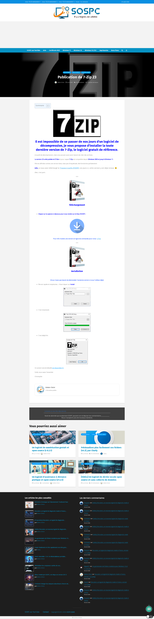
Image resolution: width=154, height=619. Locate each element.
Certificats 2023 (54, 50)
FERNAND (87, 518)
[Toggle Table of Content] (47, 105)
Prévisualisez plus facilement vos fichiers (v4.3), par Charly (101, 449)
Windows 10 (78, 50)
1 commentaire (45, 483)
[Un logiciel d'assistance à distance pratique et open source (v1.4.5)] (52, 467)
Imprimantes (104, 50)
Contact (46, 612)
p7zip (99, 239)
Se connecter (84, 2)
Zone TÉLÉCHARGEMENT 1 (33, 2)
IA (82, 463)
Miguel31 (87, 566)
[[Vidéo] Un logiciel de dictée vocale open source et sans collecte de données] (101, 467)
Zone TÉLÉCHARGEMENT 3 (67, 2)
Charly (93, 434)
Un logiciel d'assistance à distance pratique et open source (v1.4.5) (49, 478)
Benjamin (87, 503)
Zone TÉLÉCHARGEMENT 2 (50, 2)
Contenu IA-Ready (78, 617)
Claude (86, 582)
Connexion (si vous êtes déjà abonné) (55, 411)
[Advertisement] (77, 34)
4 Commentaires (79, 82)
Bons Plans (115, 50)
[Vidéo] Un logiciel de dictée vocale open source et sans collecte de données (101, 478)
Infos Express (76, 72)
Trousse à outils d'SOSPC (69, 168)
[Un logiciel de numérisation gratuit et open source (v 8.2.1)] (52, 437)
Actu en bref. (67, 72)
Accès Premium (36, 434)
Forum (77, 2)
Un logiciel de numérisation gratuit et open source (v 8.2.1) (50, 449)
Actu (44, 50)
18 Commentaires (95, 483)
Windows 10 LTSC (91, 50)
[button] (149, 616)
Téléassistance (56, 463)
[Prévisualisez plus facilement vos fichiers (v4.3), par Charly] (101, 437)
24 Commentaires (95, 453)
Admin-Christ (60, 82)
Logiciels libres (86, 72)
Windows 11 (67, 50)
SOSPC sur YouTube (33, 50)
